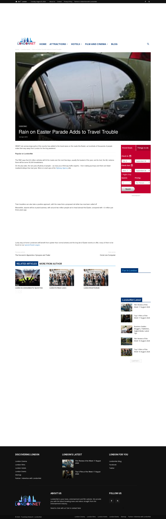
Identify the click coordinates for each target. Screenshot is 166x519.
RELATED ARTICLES (27, 263)
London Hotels (20, 468)
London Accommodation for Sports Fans (29, 288)
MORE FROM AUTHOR (51, 263)
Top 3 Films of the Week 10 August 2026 (142, 350)
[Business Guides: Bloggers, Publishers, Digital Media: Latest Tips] (126, 329)
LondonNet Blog (115, 461)
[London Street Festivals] (100, 277)
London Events (20, 471)
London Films (20, 465)
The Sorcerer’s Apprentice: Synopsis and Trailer (32, 255)
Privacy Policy (68, 1)
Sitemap (18, 475)
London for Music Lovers (57, 288)
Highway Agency (62, 168)
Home (42, 44)
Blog (114, 44)
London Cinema (21, 461)
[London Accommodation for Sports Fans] (31, 277)
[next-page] (20, 291)
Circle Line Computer (108, 255)
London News (25, 49)
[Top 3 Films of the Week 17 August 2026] (126, 318)
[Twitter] (149, 1)
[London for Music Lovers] (65, 277)
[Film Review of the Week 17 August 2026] (126, 307)
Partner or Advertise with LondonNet (85, 1)
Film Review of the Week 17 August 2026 (142, 306)
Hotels (75, 44)
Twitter (111, 468)
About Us (52, 1)
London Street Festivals (91, 288)
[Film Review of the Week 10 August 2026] (126, 341)
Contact (59, 1)
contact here (76, 508)
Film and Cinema (95, 44)
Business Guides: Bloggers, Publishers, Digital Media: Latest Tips (141, 329)
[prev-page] (16, 291)
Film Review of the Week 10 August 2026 (142, 339)
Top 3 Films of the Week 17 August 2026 (142, 317)
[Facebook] (145, 1)
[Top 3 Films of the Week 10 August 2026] (126, 352)
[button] (148, 44)
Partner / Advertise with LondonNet (28, 478)
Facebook (112, 465)
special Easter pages (32, 245)
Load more (135, 361)
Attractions (58, 44)
